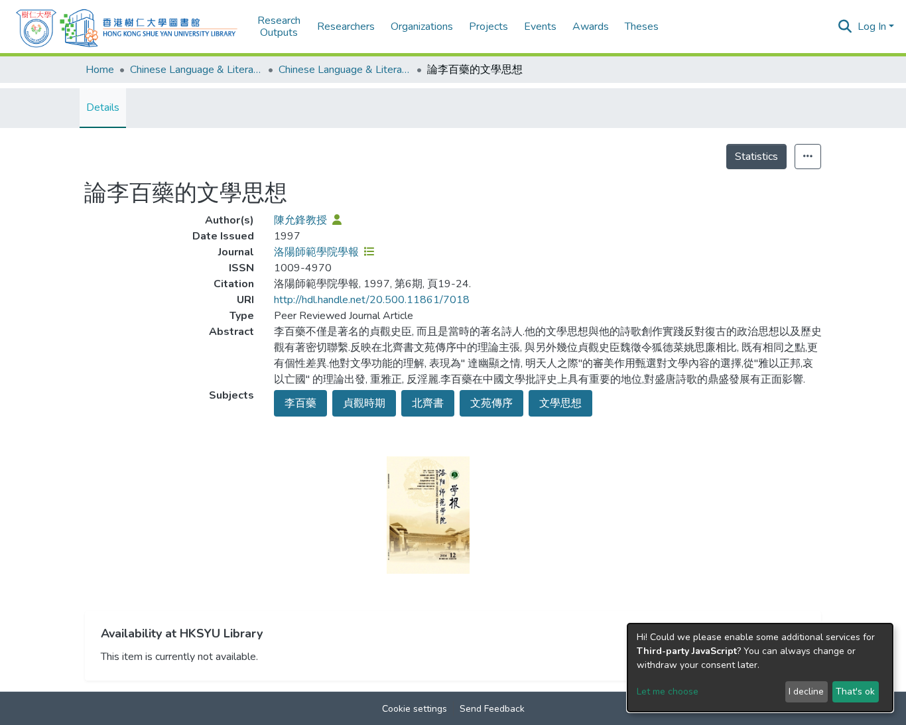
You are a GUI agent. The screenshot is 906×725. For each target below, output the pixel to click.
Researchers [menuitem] (346, 26)
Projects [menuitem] (488, 26)
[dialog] (760, 668)
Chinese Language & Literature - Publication (345, 69)
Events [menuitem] (540, 26)
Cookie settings (414, 708)
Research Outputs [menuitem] (278, 27)
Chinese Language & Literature (196, 69)
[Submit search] (845, 26)
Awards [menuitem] (590, 27)
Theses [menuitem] (642, 26)
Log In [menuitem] (872, 26)
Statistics (756, 156)
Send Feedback (492, 708)
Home (100, 69)
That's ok (855, 691)
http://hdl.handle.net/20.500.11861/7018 (372, 300)
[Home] (127, 26)
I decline (806, 691)
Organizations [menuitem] (422, 26)
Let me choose (667, 691)
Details (102, 107)
